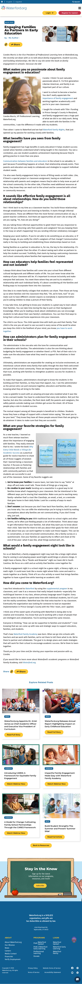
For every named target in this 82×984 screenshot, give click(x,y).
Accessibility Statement (53, 972)
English (9, 2)
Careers (8, 951)
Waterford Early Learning (59, 948)
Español (19, 2)
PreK (40, 943)
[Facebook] (72, 968)
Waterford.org (29, 662)
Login (48, 13)
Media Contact (11, 954)
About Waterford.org (13, 942)
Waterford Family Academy (25, 634)
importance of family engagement (57, 98)
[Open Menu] (79, 8)
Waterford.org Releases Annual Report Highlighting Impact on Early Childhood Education (60, 724)
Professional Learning (39, 952)
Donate (36, 956)
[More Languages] (2, 1)
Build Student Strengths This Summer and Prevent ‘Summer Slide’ (60, 828)
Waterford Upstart (57, 943)
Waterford (29, 588)
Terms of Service (33, 972)
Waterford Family (57, 952)
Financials (9, 956)
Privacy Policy (33, 968)
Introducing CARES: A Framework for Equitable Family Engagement (20, 776)
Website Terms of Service (52, 968)
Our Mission (10, 945)
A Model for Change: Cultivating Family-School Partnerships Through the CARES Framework (20, 825)
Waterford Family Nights (54, 129)
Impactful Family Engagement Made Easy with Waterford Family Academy (60, 776)
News (7, 948)
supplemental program (56, 588)
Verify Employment (12, 959)
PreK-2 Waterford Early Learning (40, 948)
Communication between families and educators (25, 161)
